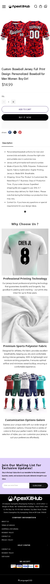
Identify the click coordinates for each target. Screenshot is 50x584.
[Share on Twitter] (15, 132)
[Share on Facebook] (9, 132)
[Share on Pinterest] (20, 132)
